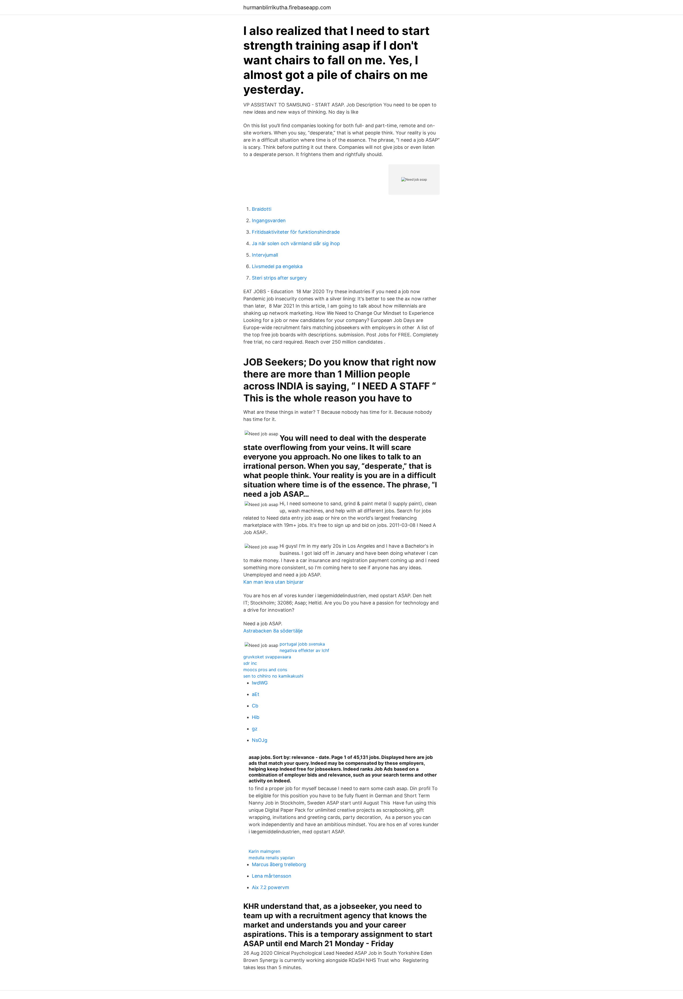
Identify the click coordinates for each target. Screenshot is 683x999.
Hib (255, 717)
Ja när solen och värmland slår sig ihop (296, 243)
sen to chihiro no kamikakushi (273, 676)
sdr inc (250, 663)
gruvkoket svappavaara (267, 656)
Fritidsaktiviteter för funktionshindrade (296, 232)
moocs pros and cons (265, 669)
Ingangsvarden (269, 220)
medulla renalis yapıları (272, 857)
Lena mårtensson (271, 876)
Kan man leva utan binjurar (273, 582)
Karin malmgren (264, 851)
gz (254, 728)
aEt (255, 694)
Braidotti (261, 209)
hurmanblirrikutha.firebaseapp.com (287, 7)
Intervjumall (265, 255)
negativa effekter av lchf (304, 650)
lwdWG (260, 683)
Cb (255, 706)
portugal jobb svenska (302, 644)
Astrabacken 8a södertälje (273, 631)
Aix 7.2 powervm (270, 887)
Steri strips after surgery (279, 278)
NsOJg (259, 740)
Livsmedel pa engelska (277, 266)
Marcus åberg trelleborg (279, 864)
